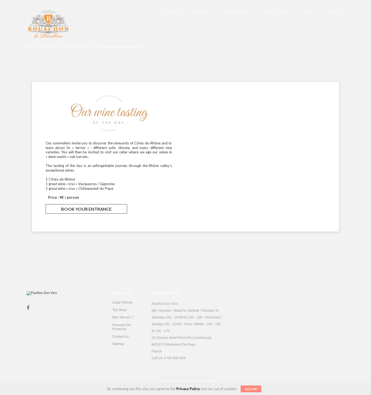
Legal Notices (122, 302)
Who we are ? (122, 317)
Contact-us (120, 337)
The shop (119, 310)
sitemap (118, 344)
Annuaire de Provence (121, 327)
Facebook (28, 308)
